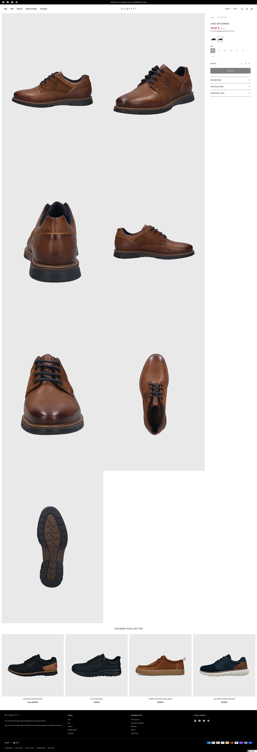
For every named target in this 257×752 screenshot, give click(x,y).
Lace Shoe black (97, 699)
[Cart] (251, 9)
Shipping (220, 31)
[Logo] (128, 9)
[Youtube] (12, 2)
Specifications (216, 87)
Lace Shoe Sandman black (32, 699)
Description (215, 80)
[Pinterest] (16, 2)
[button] (252, 751)
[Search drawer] (242, 9)
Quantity (213, 63)
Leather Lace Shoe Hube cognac (160, 699)
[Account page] (247, 9)
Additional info (217, 93)
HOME (212, 17)
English (7, 743)
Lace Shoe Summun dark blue (224, 699)
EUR (17, 743)
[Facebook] (8, 2)
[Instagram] (3, 2)
